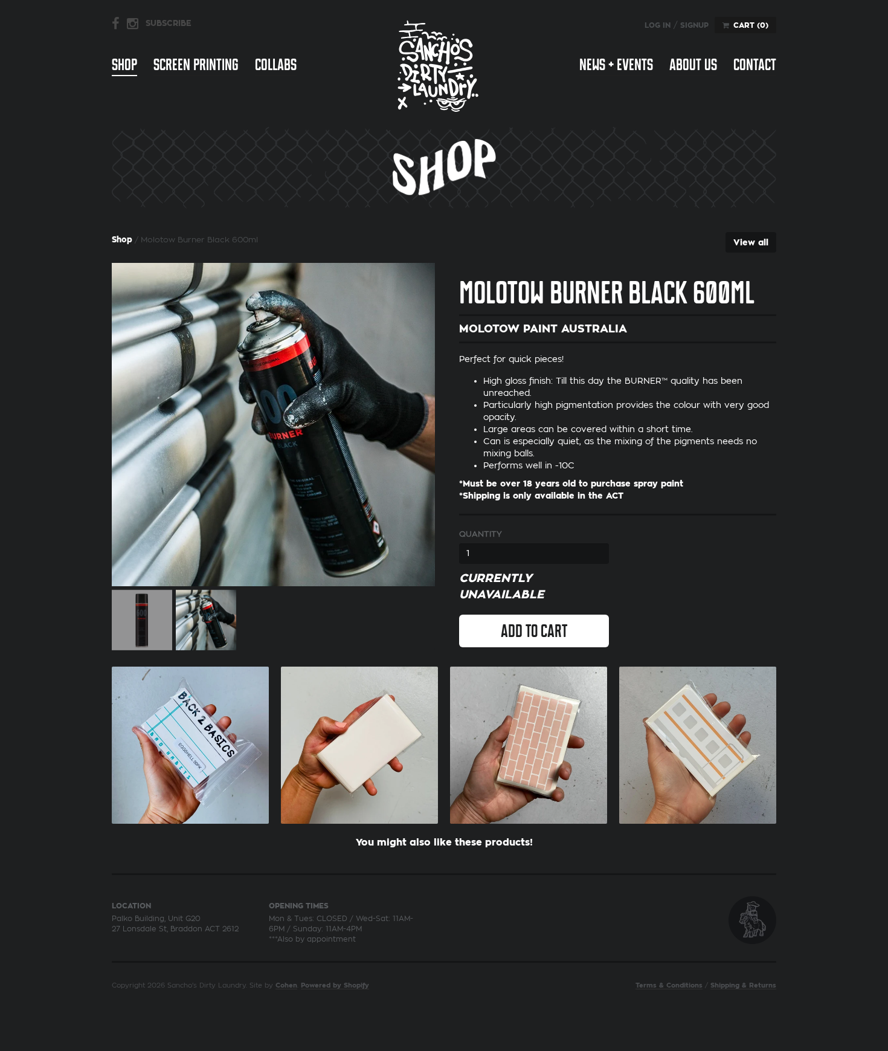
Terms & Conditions (669, 985)
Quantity (480, 534)
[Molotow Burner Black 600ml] (273, 424)
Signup (694, 25)
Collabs (276, 65)
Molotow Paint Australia (543, 328)
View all (750, 242)
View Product (190, 742)
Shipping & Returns (743, 985)
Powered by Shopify (335, 985)
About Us (693, 65)
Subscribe (168, 23)
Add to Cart (534, 631)
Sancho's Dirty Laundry (438, 65)
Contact (754, 65)
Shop (124, 65)
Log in (658, 25)
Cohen (286, 985)
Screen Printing (196, 65)
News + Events (616, 65)
